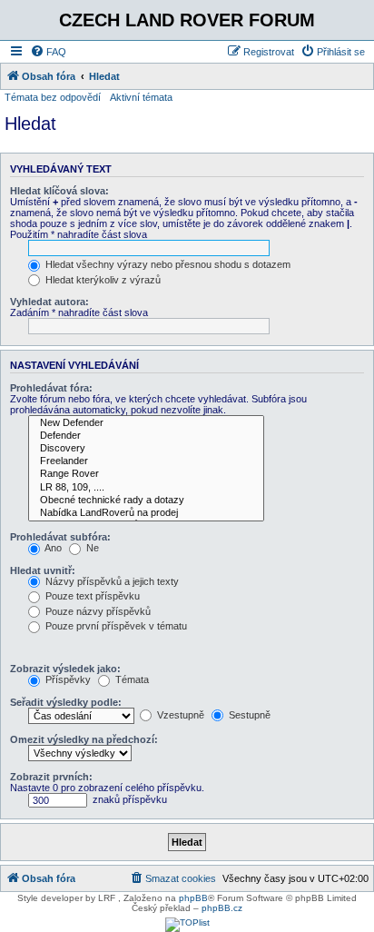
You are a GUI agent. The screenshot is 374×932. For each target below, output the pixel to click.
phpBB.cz (222, 908)
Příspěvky (67, 679)
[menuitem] (48, 52)
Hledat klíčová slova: (59, 190)
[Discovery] (146, 448)
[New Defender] (146, 423)
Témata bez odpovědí (53, 97)
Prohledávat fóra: (51, 387)
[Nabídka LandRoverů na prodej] (146, 513)
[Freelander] (146, 461)
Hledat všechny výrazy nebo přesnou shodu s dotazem (166, 264)
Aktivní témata (141, 97)
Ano (52, 547)
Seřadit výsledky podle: (66, 702)
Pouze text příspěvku (91, 595)
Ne (91, 547)
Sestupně (248, 714)
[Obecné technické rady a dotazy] (146, 500)
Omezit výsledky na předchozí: (84, 739)
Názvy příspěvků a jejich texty (111, 581)
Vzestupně (179, 714)
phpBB (193, 898)
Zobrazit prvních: (51, 776)
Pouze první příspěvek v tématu (115, 625)
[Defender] (146, 436)
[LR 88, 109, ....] (146, 487)
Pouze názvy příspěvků (97, 611)
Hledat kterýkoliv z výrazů (102, 279)
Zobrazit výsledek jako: (65, 668)
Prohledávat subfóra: (60, 536)
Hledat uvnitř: (42, 570)
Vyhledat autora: (49, 301)
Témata (131, 679)
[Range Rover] (146, 474)
